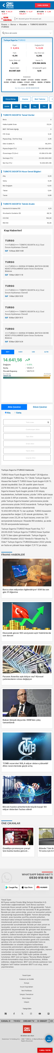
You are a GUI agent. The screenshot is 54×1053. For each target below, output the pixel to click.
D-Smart (42, 1021)
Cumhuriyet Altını (33, 429)
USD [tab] (33, 352)
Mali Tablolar (40, 99)
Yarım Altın (30, 451)
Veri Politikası (26, 991)
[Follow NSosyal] (6, 1013)
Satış (18, 412)
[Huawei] (42, 887)
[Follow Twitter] (22, 1013)
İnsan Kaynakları (26, 987)
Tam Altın (29, 437)
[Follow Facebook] (14, 1013)
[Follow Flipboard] (48, 1013)
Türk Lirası (30, 422)
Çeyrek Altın (31, 458)
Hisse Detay (11, 99)
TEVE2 (16, 1021)
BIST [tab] (7, 352)
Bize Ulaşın (26, 998)
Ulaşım (26, 1002)
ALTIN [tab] (46, 352)
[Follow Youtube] (40, 1013)
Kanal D (5, 1021)
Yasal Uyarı (26, 975)
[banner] (11, 5)
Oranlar (25, 99)
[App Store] (27, 887)
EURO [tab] (20, 352)
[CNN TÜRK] (27, 1028)
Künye (26, 983)
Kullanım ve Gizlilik (26, 979)
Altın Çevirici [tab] (14, 407)
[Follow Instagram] (31, 1013)
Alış (9, 412)
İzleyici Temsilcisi (26, 994)
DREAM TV (28, 1021)
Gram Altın (30, 444)
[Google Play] (12, 887)
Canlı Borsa (42, 5)
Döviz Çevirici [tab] (40, 407)
